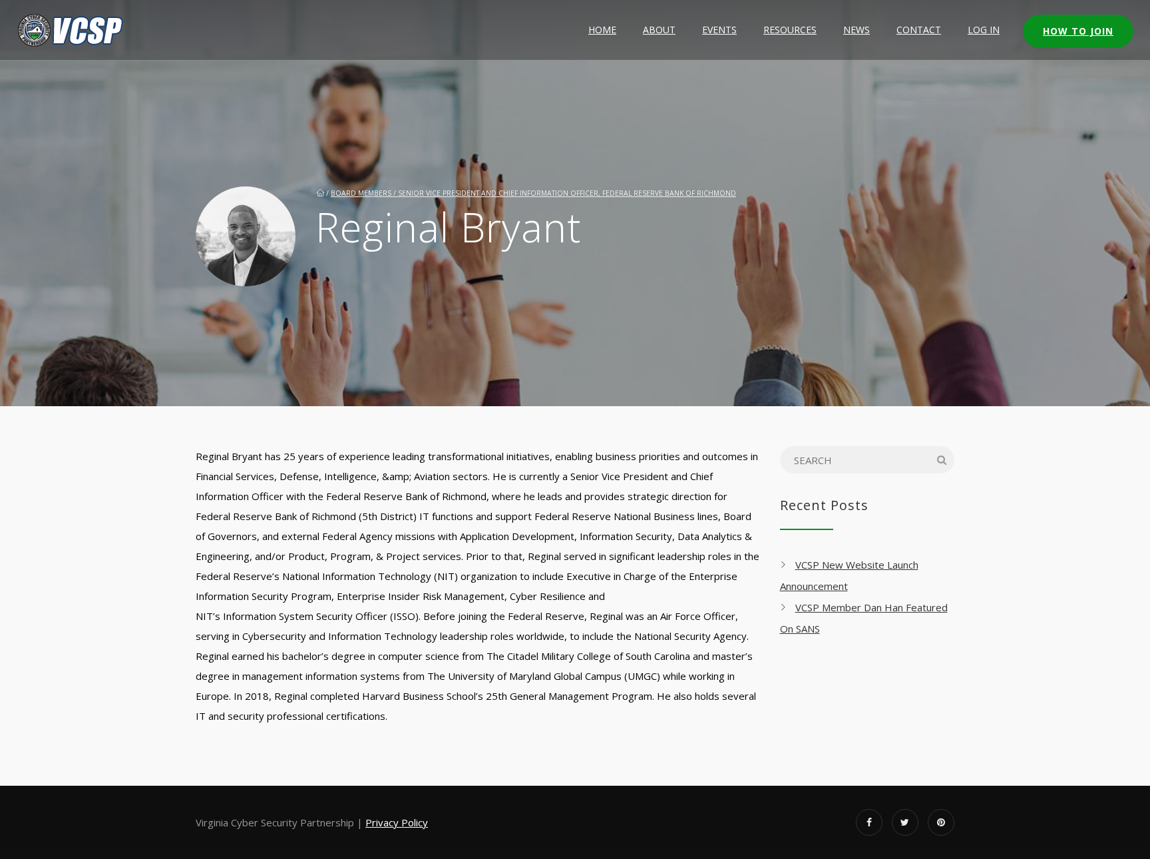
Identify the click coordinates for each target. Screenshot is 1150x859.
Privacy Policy (396, 822)
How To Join (1078, 31)
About (659, 29)
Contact (918, 29)
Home (602, 29)
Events (719, 29)
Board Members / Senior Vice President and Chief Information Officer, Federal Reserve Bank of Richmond (533, 193)
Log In (984, 29)
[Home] (71, 30)
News (856, 29)
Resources (790, 29)
